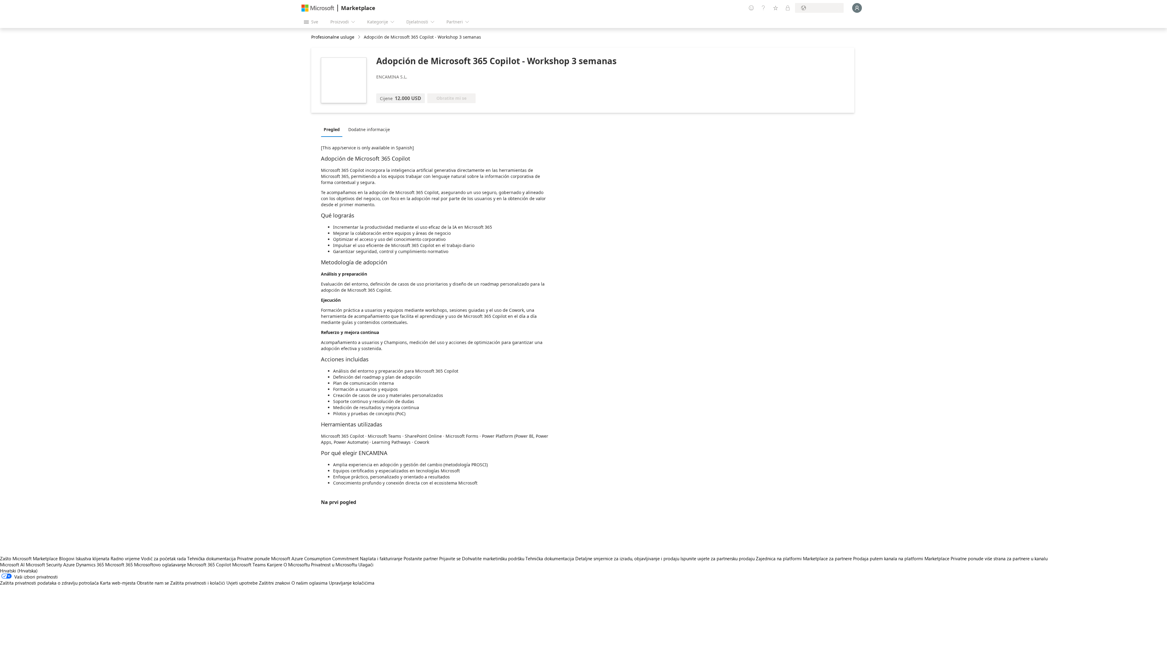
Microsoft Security (44, 564)
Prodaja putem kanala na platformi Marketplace (901, 558)
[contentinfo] (359, 37)
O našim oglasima (309, 583)
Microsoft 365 (119, 564)
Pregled (332, 129)
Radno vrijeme (125, 558)
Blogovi (66, 558)
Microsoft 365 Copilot (209, 564)
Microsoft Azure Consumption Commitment (315, 558)
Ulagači (366, 564)
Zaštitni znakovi (274, 583)
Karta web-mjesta (118, 583)
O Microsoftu (297, 564)
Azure (69, 564)
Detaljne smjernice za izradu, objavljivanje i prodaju (627, 558)
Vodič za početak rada (163, 558)
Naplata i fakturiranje (381, 558)
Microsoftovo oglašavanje (160, 564)
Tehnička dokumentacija (211, 558)
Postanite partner (421, 558)
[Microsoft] (317, 8)
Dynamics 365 (90, 564)
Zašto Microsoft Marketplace (29, 558)
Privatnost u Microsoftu (334, 564)
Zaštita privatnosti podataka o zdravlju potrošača (49, 583)
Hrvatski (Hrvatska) (19, 571)
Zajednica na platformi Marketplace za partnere (804, 558)
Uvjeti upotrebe (242, 583)
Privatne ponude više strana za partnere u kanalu (999, 558)
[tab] (333, 129)
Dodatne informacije (369, 129)
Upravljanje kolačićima (351, 583)
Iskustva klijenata (92, 558)
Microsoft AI (12, 564)
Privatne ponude (253, 558)
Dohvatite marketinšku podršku (493, 558)
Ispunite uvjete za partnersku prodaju (717, 558)
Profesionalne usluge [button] (332, 37)
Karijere (274, 564)
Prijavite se (450, 558)
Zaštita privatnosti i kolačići (197, 583)
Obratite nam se (153, 583)
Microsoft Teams (249, 564)
